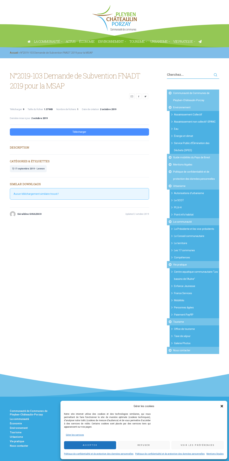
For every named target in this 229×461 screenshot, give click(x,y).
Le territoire (180, 243)
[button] (222, 406)
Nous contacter (181, 350)
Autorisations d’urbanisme (189, 193)
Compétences (182, 257)
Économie (16, 423)
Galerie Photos (182, 343)
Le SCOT (179, 200)
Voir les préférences (198, 445)
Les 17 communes (184, 250)
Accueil (14, 52)
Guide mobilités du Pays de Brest (191, 157)
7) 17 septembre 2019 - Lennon (28, 168)
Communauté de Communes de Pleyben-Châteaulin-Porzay (191, 97)
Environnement (182, 107)
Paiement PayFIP (183, 314)
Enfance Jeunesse (184, 286)
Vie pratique (180, 264)
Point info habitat (184, 214)
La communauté (182, 221)
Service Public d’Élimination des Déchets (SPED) (191, 147)
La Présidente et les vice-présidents (194, 228)
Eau (176, 128)
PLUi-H (178, 207)
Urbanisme (179, 186)
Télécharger (79, 131)
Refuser (144, 445)
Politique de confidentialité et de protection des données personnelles (98, 454)
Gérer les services (75, 435)
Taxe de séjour (182, 336)
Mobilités (179, 300)
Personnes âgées (184, 307)
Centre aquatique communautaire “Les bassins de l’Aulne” (196, 275)
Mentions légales (215, 454)
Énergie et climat (183, 136)
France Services (183, 293)
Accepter (90, 445)
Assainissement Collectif (188, 114)
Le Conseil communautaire (189, 236)
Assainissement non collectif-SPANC (195, 121)
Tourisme (178, 321)
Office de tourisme (184, 329)
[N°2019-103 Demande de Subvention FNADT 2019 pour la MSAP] (132, 96)
